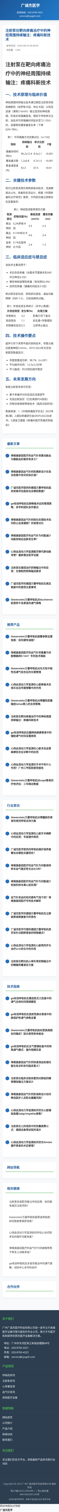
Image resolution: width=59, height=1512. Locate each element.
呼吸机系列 (8, 1375)
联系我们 (7, 1439)
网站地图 (5, 1506)
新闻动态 (7, 1434)
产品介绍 (7, 1428)
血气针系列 (8, 1392)
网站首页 (7, 1417)
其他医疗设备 (9, 1397)
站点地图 (15, 1506)
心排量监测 (8, 1386)
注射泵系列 (8, 1381)
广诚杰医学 (6, 1510)
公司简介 (7, 1423)
